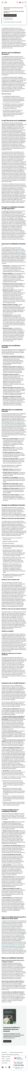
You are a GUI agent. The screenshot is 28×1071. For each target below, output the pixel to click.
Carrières (3, 1058)
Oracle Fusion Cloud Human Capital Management (13, 947)
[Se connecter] (23, 2)
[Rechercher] (17, 2)
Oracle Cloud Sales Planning (19, 943)
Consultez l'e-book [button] (7, 1041)
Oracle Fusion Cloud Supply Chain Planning (12, 944)
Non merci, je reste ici (8, 18)
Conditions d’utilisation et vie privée (16, 1052)
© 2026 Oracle (4, 1052)
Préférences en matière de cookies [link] (8, 1056)
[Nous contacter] (25, 2)
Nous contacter (4, 1062)
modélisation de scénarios (19, 250)
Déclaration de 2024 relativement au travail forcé (10, 1054)
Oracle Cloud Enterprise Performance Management (12, 924)
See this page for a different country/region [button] (13, 22)
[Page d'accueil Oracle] (5, 2)
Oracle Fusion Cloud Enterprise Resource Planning (14, 932)
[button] (2, 2)
